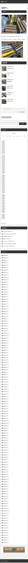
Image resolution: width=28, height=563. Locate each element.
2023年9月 (5, 340)
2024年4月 (5, 323)
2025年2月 (5, 299)
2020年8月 (5, 430)
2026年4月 (5, 265)
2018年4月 (5, 498)
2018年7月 (5, 491)
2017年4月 (5, 527)
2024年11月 (5, 306)
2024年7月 (5, 316)
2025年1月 (5, 301)
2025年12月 (5, 274)
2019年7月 (5, 462)
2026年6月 (5, 260)
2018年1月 (5, 505)
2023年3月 (5, 355)
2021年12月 (5, 391)
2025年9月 (5, 282)
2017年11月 (5, 510)
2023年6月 (5, 347)
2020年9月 (5, 428)
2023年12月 (5, 333)
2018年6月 (5, 493)
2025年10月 (5, 279)
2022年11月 (5, 364)
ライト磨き (5, 231)
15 (3, 181)
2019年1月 (5, 476)
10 (3, 166)
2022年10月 (5, 367)
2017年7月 (5, 520)
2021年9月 (5, 398)
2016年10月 (5, 542)
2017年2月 (5, 532)
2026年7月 (5, 257)
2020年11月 (5, 423)
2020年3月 (5, 442)
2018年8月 (5, 488)
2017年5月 (5, 525)
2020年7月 (5, 432)
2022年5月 (5, 379)
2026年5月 (5, 262)
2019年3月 (5, 471)
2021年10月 (5, 396)
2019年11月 (5, 452)
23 (3, 203)
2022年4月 (5, 381)
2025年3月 (5, 296)
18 (3, 189)
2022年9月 (5, 369)
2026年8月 (5, 255)
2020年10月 (5, 425)
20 (3, 195)
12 (3, 172)
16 (3, 183)
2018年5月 (5, 496)
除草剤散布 (9, 81)
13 (3, 175)
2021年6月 (5, 406)
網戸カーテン (10, 87)
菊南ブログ (7, 561)
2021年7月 (5, 403)
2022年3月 (5, 384)
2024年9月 (5, 311)
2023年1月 (5, 359)
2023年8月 (5, 342)
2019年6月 (5, 464)
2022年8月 (5, 372)
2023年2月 (5, 357)
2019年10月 (5, 454)
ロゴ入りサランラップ (7, 233)
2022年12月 (5, 362)
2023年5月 (5, 350)
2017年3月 (5, 530)
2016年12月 (5, 537)
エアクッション (7, 108)
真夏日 (4, 238)
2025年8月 (5, 284)
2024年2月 (5, 328)
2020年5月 (5, 437)
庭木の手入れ (10, 101)
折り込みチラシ (10, 68)
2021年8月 (5, 401)
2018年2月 (5, 503)
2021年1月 (5, 418)
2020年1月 (5, 447)
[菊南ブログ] (6, 1)
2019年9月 (5, 457)
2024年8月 (5, 313)
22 (3, 200)
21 (3, 198)
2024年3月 (5, 325)
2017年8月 (5, 518)
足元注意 (9, 94)
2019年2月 (5, 474)
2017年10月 (5, 513)
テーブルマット (5, 241)
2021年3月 (5, 413)
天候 (8, 74)
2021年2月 (5, 415)
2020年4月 (5, 440)
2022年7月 (5, 374)
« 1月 (2, 223)
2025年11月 (5, 277)
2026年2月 (5, 269)
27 (3, 215)
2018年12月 (5, 479)
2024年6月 (5, 318)
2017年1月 (5, 535)
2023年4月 (5, 352)
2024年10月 (5, 308)
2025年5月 (5, 291)
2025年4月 (5, 294)
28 (3, 217)
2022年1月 (5, 389)
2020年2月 (5, 445)
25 (3, 208)
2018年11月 (5, 481)
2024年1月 (5, 330)
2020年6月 (5, 435)
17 (3, 186)
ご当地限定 (5, 236)
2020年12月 (5, 420)
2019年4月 (5, 469)
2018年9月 (5, 486)
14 (3, 178)
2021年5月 (5, 408)
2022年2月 (5, 386)
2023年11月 (5, 335)
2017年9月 (5, 515)
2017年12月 (5, 508)
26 (3, 211)
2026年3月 (5, 267)
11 (3, 169)
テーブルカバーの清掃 (7, 243)
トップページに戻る (6, 117)
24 (3, 206)
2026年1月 (5, 272)
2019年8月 (5, 459)
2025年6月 (5, 289)
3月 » (5, 223)
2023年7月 (5, 345)
